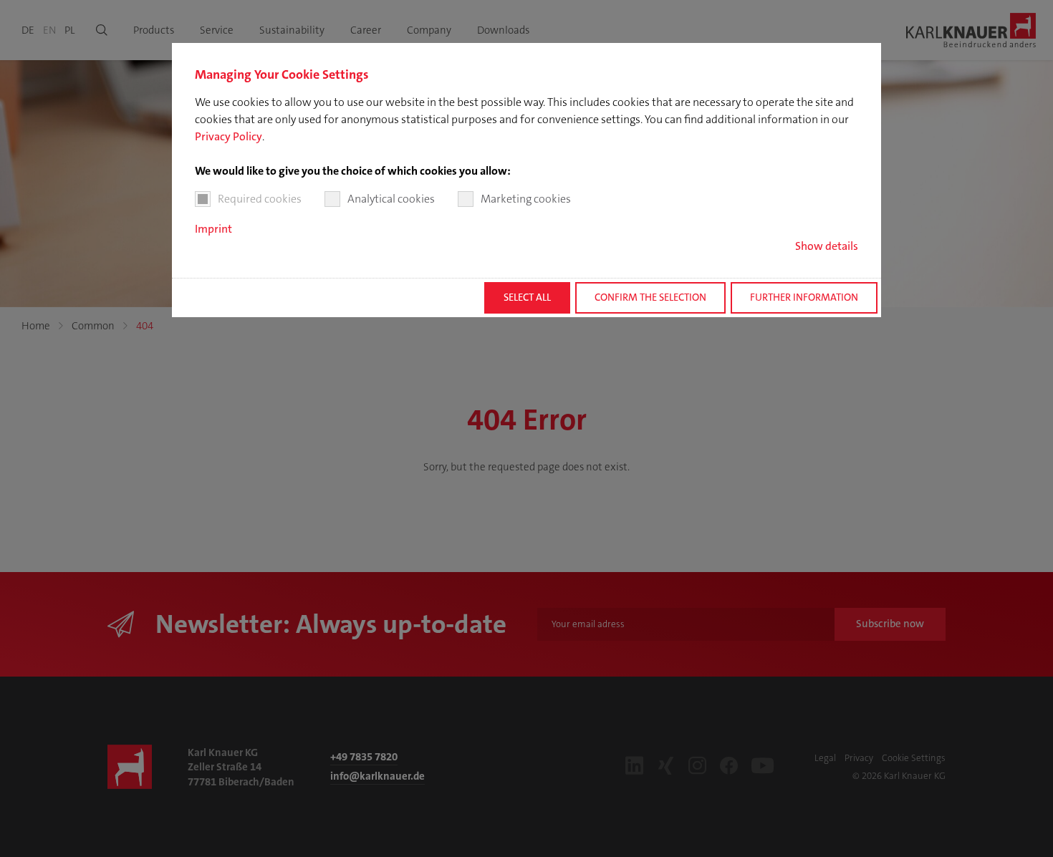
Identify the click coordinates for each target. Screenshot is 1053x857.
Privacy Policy (228, 136)
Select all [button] (527, 297)
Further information (804, 297)
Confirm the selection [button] (650, 297)
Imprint (213, 228)
